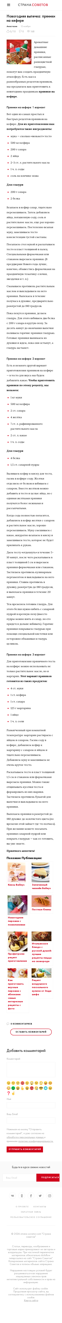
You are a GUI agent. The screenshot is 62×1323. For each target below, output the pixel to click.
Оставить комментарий (31, 1032)
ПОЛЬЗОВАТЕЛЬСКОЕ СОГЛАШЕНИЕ (31, 1217)
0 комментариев (21, 1024)
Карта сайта (31, 1300)
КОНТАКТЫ (40, 1206)
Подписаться (50, 1177)
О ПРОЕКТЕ (22, 1206)
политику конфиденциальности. (35, 1141)
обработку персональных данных (25, 1137)
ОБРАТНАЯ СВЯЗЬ (31, 1212)
